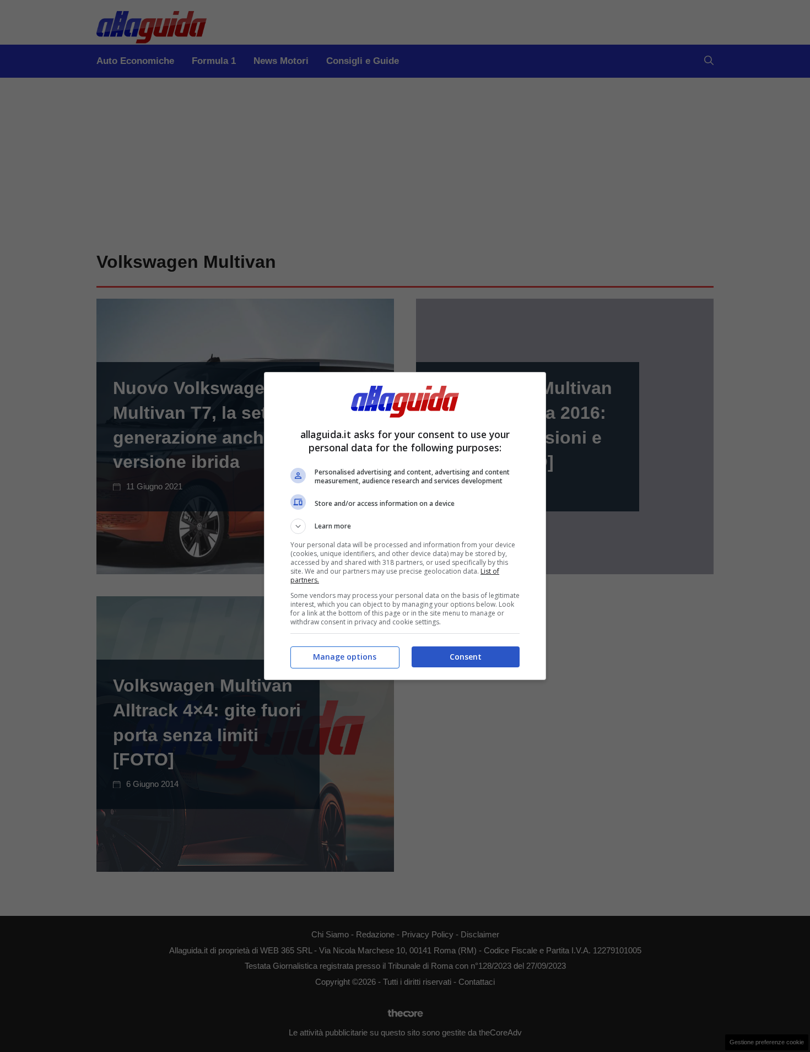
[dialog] (405, 526)
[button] (405, 526)
